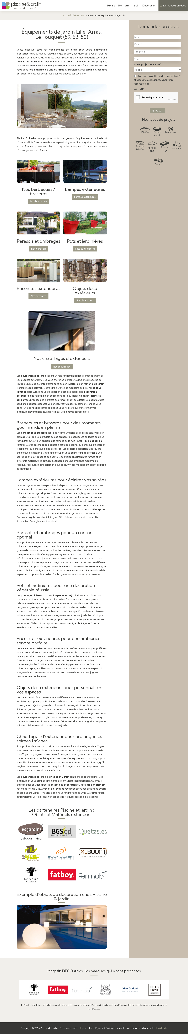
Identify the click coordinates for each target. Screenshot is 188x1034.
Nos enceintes (38, 296)
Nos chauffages (61, 366)
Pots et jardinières (85, 248)
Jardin (136, 5)
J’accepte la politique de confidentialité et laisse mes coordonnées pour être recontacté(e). (157, 80)
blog (81, 1028)
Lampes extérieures (85, 196)
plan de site (161, 1028)
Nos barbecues (38, 201)
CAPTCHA (139, 88)
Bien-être (124, 5)
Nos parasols (38, 248)
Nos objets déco (85, 300)
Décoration (148, 5)
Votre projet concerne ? (149, 64)
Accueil (67, 15)
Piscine (111, 5)
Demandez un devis (174, 5)
